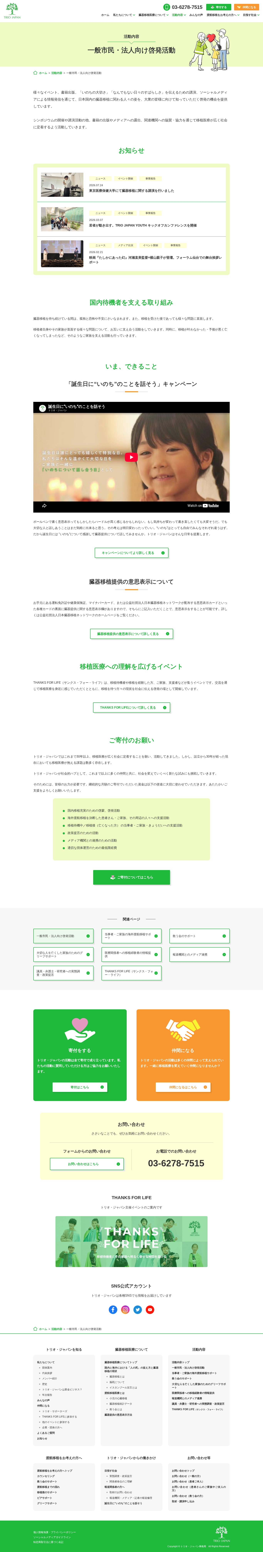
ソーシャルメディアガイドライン (52, 1537)
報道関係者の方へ (115, 1486)
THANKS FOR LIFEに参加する (59, 1416)
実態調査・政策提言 (121, 1476)
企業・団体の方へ (52, 1427)
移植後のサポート (47, 1492)
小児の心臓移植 (118, 1398)
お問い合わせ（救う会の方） (188, 1496)
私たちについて (46, 1362)
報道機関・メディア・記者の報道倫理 (131, 1497)
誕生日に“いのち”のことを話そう (123, 1503)
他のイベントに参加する (56, 1422)
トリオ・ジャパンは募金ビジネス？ (62, 1389)
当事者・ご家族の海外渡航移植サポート (194, 1373)
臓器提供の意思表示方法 (118, 1414)
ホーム (105, 15)
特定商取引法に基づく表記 (48, 1542)
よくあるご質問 (46, 1432)
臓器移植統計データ (121, 1403)
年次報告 (47, 1394)
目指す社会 (111, 1470)
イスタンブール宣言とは (123, 1387)
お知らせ (42, 1438)
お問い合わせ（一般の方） (187, 1476)
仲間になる (249, 7)
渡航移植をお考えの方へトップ (54, 1470)
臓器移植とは (117, 1376)
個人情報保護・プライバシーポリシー (54, 1532)
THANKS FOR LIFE (198, 1409)
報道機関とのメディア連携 (187, 1398)
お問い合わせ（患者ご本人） (188, 1481)
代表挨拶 (47, 1373)
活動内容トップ (180, 1362)
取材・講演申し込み (183, 1501)
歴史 (44, 1384)
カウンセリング (46, 1476)
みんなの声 (196, 15)
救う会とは (116, 1409)
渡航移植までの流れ (48, 1486)
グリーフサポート (47, 1503)
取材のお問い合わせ (121, 1492)
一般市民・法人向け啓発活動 (188, 1367)
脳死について (117, 1382)
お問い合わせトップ (183, 1470)
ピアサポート (44, 1497)
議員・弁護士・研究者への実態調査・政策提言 (198, 1403)
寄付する (221, 7)
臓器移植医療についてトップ (121, 1362)
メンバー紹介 (49, 1378)
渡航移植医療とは (115, 1392)
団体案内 (47, 1367)
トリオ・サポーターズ (54, 1411)
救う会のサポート (182, 1378)
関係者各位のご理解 (121, 1481)
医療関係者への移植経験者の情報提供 (193, 1392)
